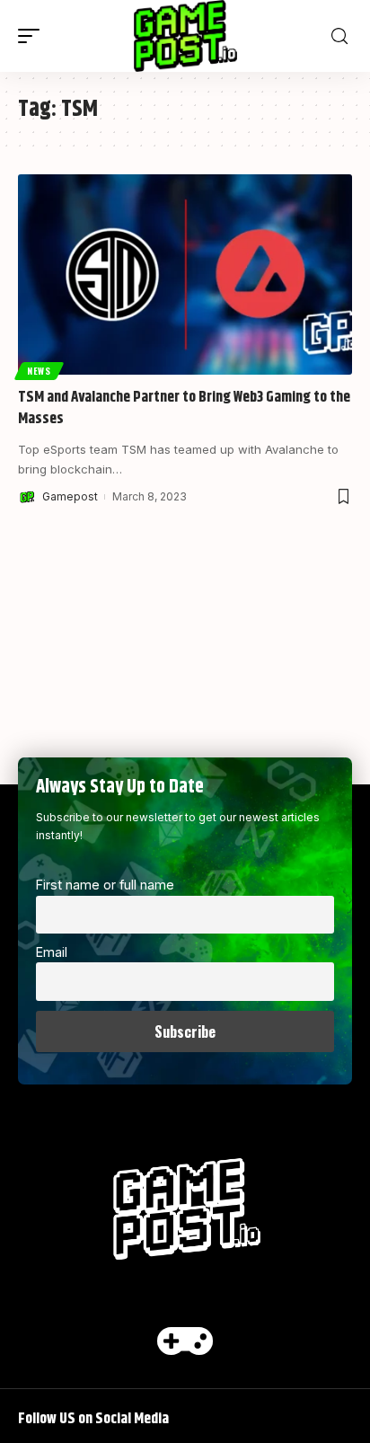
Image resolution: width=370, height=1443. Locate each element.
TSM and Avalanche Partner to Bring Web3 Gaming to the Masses (184, 407)
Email (51, 952)
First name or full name (105, 884)
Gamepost (70, 496)
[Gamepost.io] (185, 36)
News (39, 370)
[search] (339, 36)
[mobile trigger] (33, 36)
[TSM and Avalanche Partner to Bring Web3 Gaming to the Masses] (185, 274)
